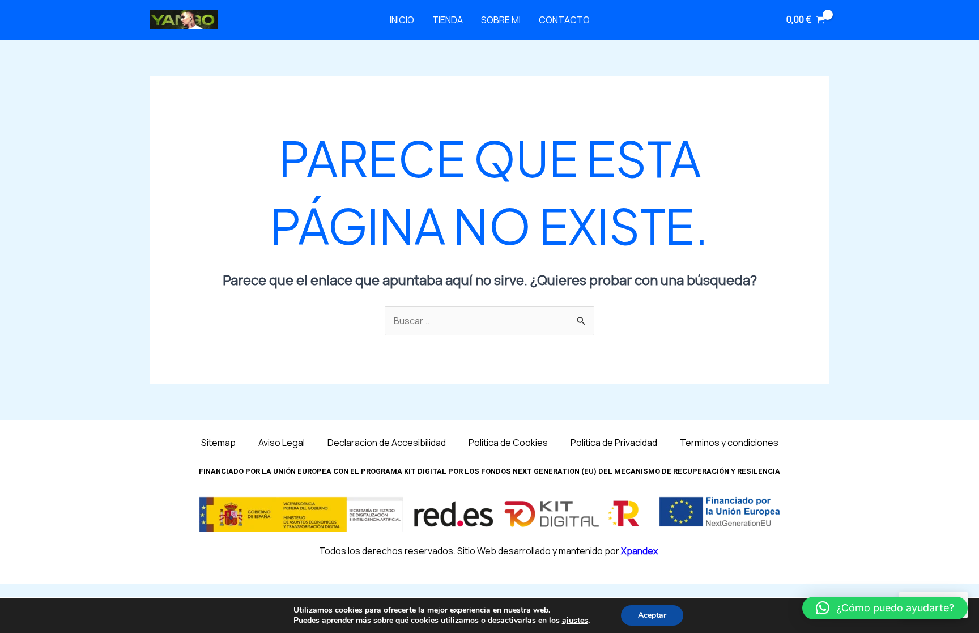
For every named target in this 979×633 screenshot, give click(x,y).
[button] (885, 608)
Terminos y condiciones (729, 442)
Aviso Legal (281, 442)
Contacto (564, 20)
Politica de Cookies (508, 442)
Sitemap (218, 442)
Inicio (402, 20)
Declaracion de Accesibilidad (386, 442)
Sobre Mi (501, 20)
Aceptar (652, 615)
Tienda (447, 20)
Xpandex (639, 551)
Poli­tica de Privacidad (614, 442)
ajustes (575, 620)
